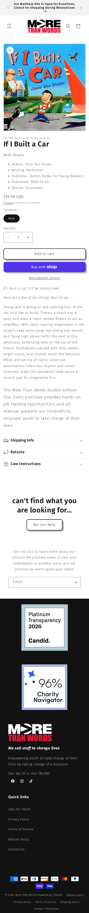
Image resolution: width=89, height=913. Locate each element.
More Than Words (26, 895)
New (11, 218)
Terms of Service (21, 829)
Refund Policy (18, 839)
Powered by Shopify (50, 895)
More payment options (44, 277)
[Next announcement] (81, 7)
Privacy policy (22, 902)
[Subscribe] (76, 582)
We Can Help (44, 525)
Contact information (46, 908)
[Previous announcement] (8, 7)
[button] (9, 26)
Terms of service (45, 902)
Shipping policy (70, 902)
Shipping (8, 202)
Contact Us (16, 849)
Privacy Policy (18, 819)
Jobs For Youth (19, 809)
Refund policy (75, 895)
